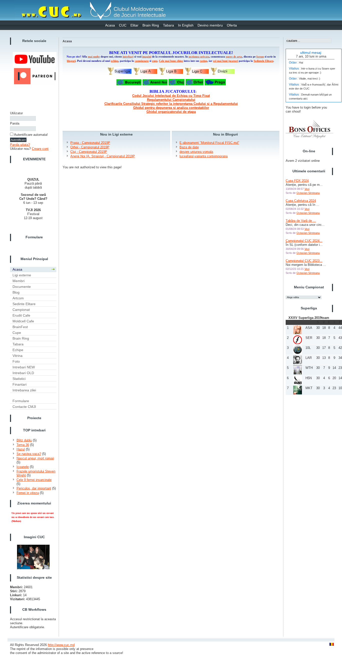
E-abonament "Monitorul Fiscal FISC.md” (209, 143)
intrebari (128, 56)
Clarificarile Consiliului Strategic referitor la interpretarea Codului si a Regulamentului (171, 104)
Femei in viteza (28, 493)
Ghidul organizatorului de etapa (171, 112)
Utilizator (16, 113)
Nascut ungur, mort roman (35, 458)
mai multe (94, 56)
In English (186, 25)
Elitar (134, 25)
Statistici (19, 379)
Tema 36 (23, 445)
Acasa (110, 25)
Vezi (306, 188)
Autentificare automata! (31, 135)
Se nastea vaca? (29, 454)
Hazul (21, 449)
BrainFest (20, 327)
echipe (114, 61)
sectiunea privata (199, 56)
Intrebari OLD (23, 373)
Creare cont (40, 149)
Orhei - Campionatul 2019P (89, 147)
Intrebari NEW (24, 367)
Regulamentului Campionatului (171, 100)
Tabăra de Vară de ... (301, 221)
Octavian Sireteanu (308, 192)
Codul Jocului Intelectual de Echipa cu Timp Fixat (171, 96)
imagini (146, 56)
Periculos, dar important (34, 488)
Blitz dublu (24, 440)
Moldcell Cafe (23, 321)
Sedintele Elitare (263, 61)
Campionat (21, 310)
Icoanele (23, 467)
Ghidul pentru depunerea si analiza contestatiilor (171, 108)
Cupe (17, 333)
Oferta (232, 25)
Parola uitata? (20, 145)
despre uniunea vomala (196, 152)
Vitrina (18, 356)
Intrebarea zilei (24, 390)
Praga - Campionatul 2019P (90, 143)
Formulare (21, 401)
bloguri (71, 61)
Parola (14, 123)
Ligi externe (22, 275)
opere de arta (234, 56)
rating (203, 61)
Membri (19, 281)
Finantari (20, 384)
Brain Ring (150, 25)
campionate (142, 61)
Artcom (18, 298)
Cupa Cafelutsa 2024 (301, 201)
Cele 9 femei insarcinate (34, 480)
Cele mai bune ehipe (171, 61)
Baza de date (189, 147)
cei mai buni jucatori (225, 61)
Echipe (18, 350)
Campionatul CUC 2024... (304, 241)
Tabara (168, 25)
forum (260, 56)
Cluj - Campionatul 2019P (88, 152)
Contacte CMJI (24, 407)
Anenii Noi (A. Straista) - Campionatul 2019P (102, 156)
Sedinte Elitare (24, 304)
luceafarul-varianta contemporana (204, 156)
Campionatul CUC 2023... (304, 261)
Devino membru (210, 25)
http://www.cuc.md (61, 645)
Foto (16, 361)
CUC (122, 25)
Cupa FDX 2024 (297, 181)
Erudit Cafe (21, 315)
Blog (16, 292)
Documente (22, 287)
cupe (154, 61)
